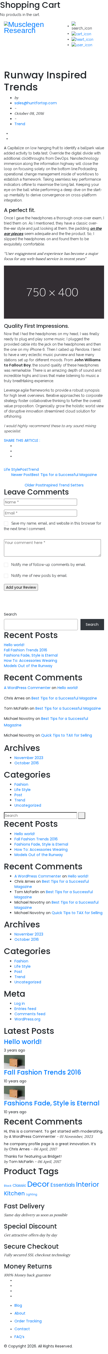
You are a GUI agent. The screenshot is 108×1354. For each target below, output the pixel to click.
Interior (87, 1184)
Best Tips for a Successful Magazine (64, 698)
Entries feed (25, 1008)
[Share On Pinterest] (15, 456)
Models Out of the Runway (28, 665)
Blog (18, 1305)
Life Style (12, 469)
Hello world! (14, 644)
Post (24, 469)
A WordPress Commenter (27, 687)
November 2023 (28, 757)
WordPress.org (27, 1019)
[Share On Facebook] (15, 451)
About (19, 1313)
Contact (22, 1329)
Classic (19, 1185)
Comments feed (29, 1014)
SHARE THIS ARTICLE (22, 440)
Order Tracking (28, 1321)
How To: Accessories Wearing (30, 660)
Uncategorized (27, 805)
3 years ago (14, 1050)
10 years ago (15, 1081)
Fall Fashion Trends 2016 (25, 650)
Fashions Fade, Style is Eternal (31, 655)
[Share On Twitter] (15, 445)
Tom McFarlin (21, 1161)
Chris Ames (19, 1149)
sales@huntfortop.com (35, 103)
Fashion (21, 784)
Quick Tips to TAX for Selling (66, 735)
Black (8, 1186)
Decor (38, 1184)
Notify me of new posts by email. (39, 575)
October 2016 (26, 763)
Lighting (31, 1194)
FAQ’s (19, 1336)
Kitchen (14, 1193)
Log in (19, 1003)
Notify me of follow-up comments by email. (48, 565)
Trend (19, 124)
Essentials (63, 1185)
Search (10, 614)
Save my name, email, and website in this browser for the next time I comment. (52, 526)
